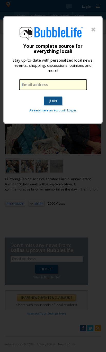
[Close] (93, 29)
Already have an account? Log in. (53, 110)
